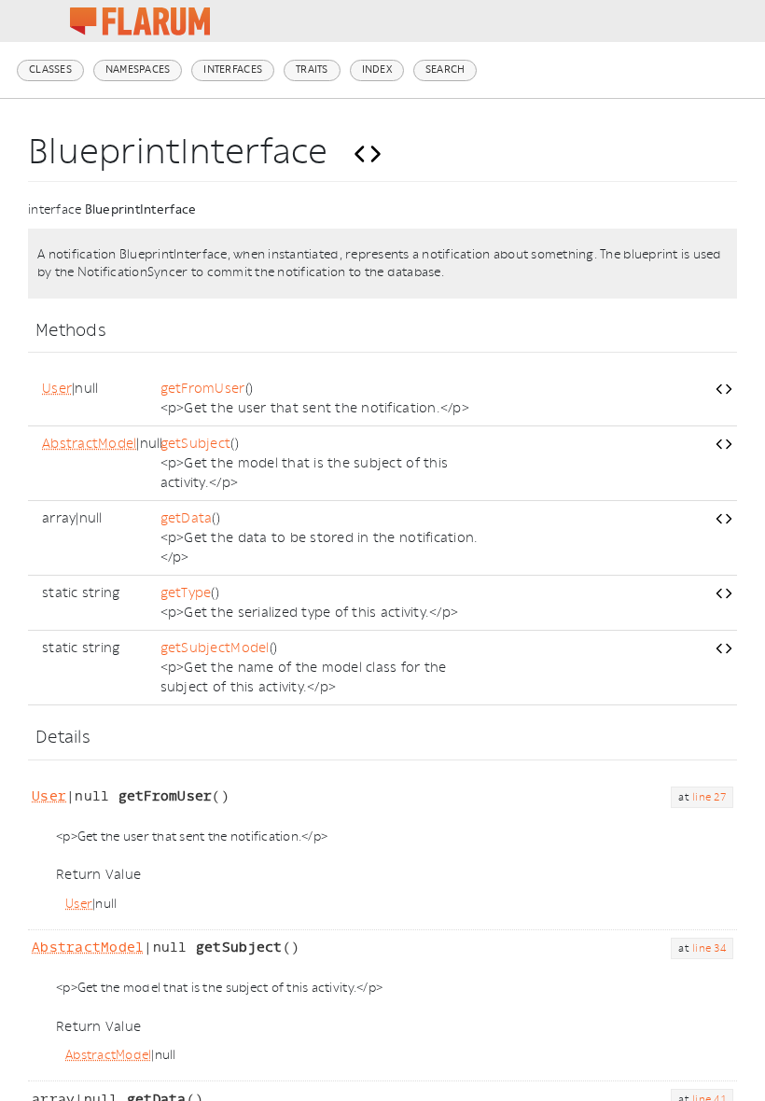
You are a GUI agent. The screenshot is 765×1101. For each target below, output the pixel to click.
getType (186, 593)
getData (186, 518)
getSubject (195, 444)
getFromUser (202, 389)
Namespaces (138, 69)
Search (445, 69)
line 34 (709, 948)
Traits (312, 69)
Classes (50, 69)
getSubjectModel (215, 648)
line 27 (709, 797)
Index (377, 69)
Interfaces (232, 69)
